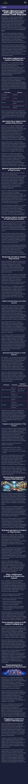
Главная (4, 7)
